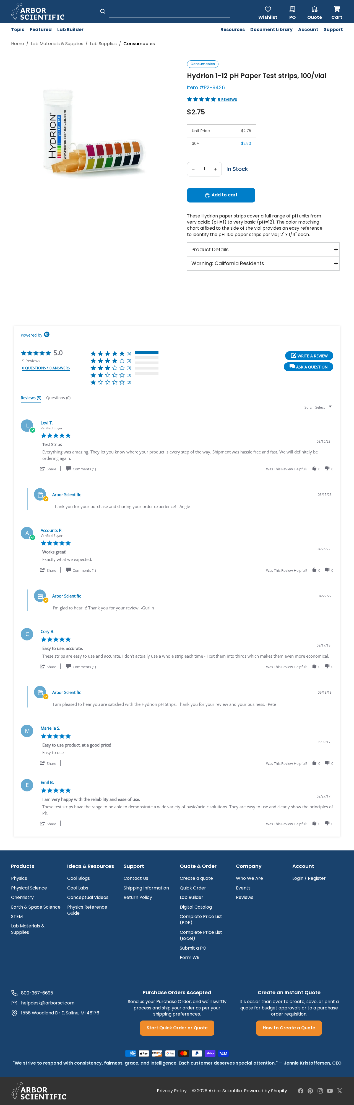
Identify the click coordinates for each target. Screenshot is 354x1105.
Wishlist (267, 17)
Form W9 (189, 957)
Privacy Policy (172, 1091)
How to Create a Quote (289, 1028)
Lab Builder (191, 897)
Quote (314, 17)
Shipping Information (146, 888)
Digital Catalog (196, 907)
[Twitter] (339, 1091)
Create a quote (196, 878)
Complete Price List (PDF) (201, 919)
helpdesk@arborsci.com (47, 1003)
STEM (17, 916)
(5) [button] (129, 353)
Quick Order (193, 888)
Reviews (244, 897)
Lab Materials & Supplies (57, 44)
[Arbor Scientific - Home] (37, 11)
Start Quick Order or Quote (177, 1028)
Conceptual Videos (87, 897)
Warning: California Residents (227, 263)
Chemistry (22, 897)
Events (243, 888)
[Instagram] (320, 1091)
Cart (337, 11)
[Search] (103, 11)
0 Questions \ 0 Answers (46, 367)
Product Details (210, 249)
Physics (19, 878)
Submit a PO (193, 948)
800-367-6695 (37, 993)
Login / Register (309, 878)
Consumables (203, 63)
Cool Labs (77, 888)
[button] (308, 366)
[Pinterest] (310, 1091)
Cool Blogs (78, 878)
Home (17, 44)
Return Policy (138, 897)
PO (292, 17)
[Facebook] (300, 1091)
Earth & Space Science (36, 907)
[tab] (31, 398)
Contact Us (136, 878)
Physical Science (29, 888)
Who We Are (249, 878)
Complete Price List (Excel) (201, 935)
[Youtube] (330, 1091)
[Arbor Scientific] (38, 1090)
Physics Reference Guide (87, 910)
